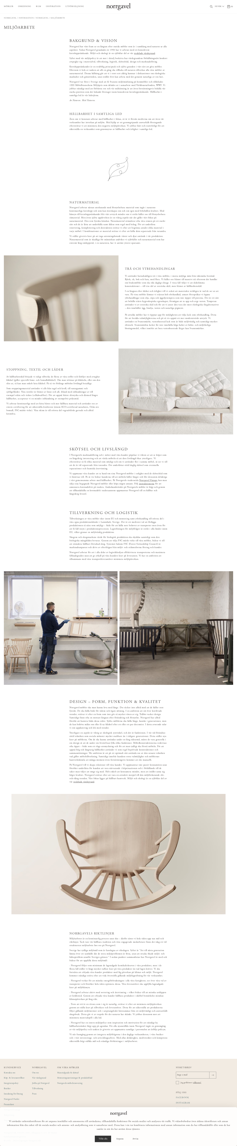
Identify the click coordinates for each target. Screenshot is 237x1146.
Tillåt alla (103, 1139)
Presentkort (9, 1105)
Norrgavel (10, 18)
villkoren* (197, 1083)
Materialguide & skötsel (68, 1073)
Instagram (183, 1103)
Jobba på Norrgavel (40, 1083)
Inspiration (53, 6)
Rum (38, 6)
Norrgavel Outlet (11, 1099)
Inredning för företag (13, 1094)
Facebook (182, 1098)
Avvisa (135, 1139)
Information (26, 18)
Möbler (8, 6)
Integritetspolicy (11, 1083)
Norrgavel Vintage (148, 480)
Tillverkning (37, 1089)
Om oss (35, 1073)
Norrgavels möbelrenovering (70, 1083)
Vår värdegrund (39, 1078)
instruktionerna (146, 484)
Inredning (24, 6)
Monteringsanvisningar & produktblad (74, 1078)
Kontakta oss (9, 1073)
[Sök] (211, 7)
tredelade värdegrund (144, 53)
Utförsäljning (74, 6)
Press (34, 1094)
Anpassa (119, 1139)
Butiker (7, 1089)
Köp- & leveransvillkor (14, 1078)
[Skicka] (212, 1075)
